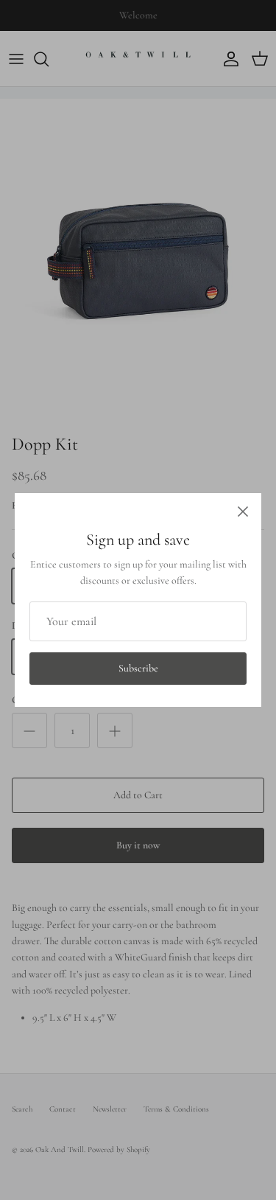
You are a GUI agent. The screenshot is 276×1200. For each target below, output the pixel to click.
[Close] (243, 511)
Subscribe (138, 668)
